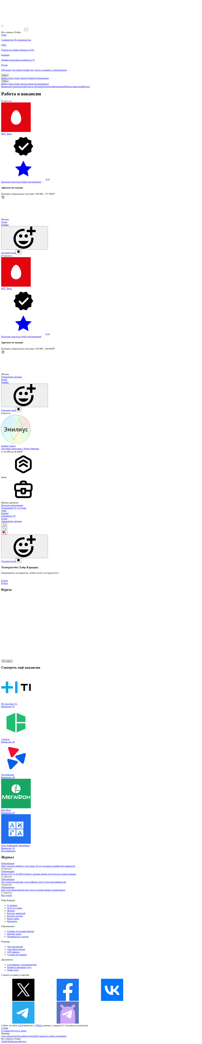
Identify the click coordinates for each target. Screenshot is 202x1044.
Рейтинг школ (14, 934)
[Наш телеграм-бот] (68, 1023)
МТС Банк (6, 134)
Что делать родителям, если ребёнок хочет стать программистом (33, 882)
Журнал (86, 86)
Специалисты (18, 86)
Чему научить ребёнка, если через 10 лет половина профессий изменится (38, 866)
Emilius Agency (8, 446)
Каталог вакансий (16, 913)
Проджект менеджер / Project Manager (20, 448)
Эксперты (48, 86)
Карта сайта (13, 918)
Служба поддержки (17, 954)
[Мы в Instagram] (156, 1000)
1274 (20, 1025)
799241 (38, 1025)
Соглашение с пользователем (22, 964)
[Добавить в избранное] (18, 252)
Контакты (12, 921)
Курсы (23, 1041)
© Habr (4, 1028)
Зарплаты (77, 86)
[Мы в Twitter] (23, 1000)
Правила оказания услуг (19, 967)
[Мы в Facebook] (68, 1000)
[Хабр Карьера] (12, 29)
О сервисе (12, 905)
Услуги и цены (14, 908)
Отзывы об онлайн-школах (20, 931)
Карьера (16, 1041)
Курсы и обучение (34, 86)
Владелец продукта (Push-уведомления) (21, 182)
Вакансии (6, 86)
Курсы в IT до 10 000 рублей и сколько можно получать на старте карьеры (38, 874)
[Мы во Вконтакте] (112, 1000)
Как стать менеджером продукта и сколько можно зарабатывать (33, 890)
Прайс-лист (13, 970)
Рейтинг (68, 86)
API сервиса (13, 952)
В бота (4, 583)
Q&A (9, 1041)
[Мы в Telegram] (23, 1023)
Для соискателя (15, 946)
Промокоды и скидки (18, 936)
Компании (58, 86)
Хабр (3, 1041)
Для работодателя (16, 949)
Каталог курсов (15, 916)
